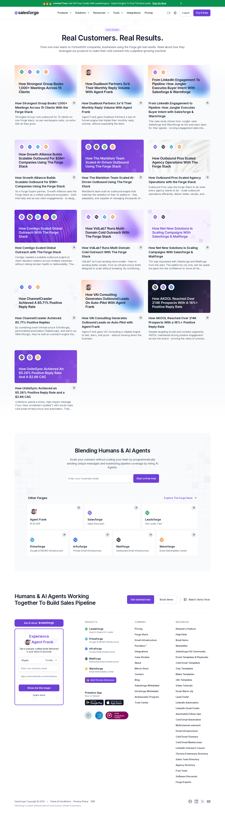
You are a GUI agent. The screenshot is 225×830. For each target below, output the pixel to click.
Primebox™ (141, 645)
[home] (26, 13)
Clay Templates (184, 668)
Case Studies (142, 657)
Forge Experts (183, 782)
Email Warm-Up (184, 691)
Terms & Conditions (60, 801)
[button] (64, 12)
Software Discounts (186, 776)
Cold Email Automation (188, 719)
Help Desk (181, 634)
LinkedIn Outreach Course (190, 748)
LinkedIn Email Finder (188, 708)
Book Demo (182, 640)
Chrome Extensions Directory (192, 753)
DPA (93, 801)
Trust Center (141, 702)
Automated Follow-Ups (188, 713)
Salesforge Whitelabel (147, 685)
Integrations (134, 12)
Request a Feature (186, 628)
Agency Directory (185, 765)
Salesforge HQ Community (191, 651)
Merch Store (141, 668)
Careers (139, 674)
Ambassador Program (147, 696)
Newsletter (182, 645)
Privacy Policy (80, 801)
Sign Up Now (159, 3)
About (138, 662)
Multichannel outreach (188, 725)
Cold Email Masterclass (189, 742)
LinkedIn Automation (187, 702)
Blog (137, 679)
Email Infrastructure (146, 640)
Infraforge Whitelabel (146, 691)
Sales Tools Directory (187, 759)
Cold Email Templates (188, 662)
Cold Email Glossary (187, 736)
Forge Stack (141, 634)
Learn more (39, 695)
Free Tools (181, 770)
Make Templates (185, 674)
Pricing (149, 12)
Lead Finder (182, 696)
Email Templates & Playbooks (192, 657)
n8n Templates (184, 679)
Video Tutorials (184, 685)
